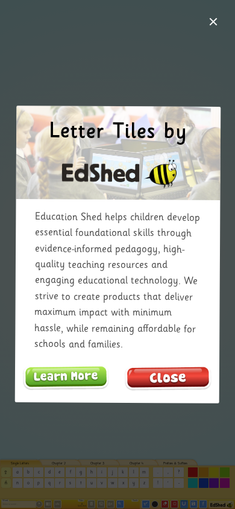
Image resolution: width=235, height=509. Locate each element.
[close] (213, 21)
